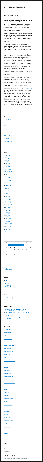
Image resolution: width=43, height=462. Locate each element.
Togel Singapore (8, 448)
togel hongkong (8, 297)
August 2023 (8, 191)
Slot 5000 (6, 138)
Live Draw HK (7, 451)
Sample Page (8, 285)
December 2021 (8, 223)
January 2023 (8, 202)
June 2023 (7, 194)
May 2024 (7, 177)
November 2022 (9, 205)
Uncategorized (13, 108)
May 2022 (7, 215)
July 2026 (7, 157)
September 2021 (9, 227)
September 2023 (9, 190)
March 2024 (8, 180)
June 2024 (7, 176)
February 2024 (8, 182)
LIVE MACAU (7, 135)
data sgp (6, 335)
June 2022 (7, 213)
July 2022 (7, 212)
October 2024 (8, 169)
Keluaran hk (7, 125)
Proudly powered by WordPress (21, 458)
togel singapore (7, 332)
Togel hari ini (7, 329)
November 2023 (8, 187)
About (6, 280)
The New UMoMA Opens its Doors (12, 286)
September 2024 (9, 171)
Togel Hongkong (8, 338)
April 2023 (7, 198)
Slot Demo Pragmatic (9, 345)
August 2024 (8, 172)
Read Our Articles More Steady (16, 7)
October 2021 (8, 226)
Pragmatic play (7, 342)
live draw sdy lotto (8, 433)
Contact (7, 283)
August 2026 (8, 155)
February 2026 (8, 165)
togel (6, 268)
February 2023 (8, 201)
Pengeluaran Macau (8, 348)
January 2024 (8, 183)
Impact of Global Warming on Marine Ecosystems (16, 310)
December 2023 (8, 185)
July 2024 (7, 174)
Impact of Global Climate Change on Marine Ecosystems (17, 312)
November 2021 (8, 224)
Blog (6, 282)
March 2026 (8, 163)
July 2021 (7, 231)
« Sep (10, 256)
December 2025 (8, 168)
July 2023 (7, 193)
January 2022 (8, 221)
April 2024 (7, 179)
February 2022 (8, 220)
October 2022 (8, 207)
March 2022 (8, 218)
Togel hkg (6, 122)
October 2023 (8, 188)
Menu (36, 7)
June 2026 (7, 158)
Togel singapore (7, 119)
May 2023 (7, 196)
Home (5, 443)
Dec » (27, 256)
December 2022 (8, 204)
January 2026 (8, 166)
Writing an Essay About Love (18, 21)
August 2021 (8, 229)
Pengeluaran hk (7, 129)
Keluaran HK (7, 446)
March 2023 (8, 199)
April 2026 (7, 161)
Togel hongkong (8, 132)
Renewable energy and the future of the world (15, 309)
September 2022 (9, 209)
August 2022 (8, 210)
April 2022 (7, 216)
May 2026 (7, 160)
